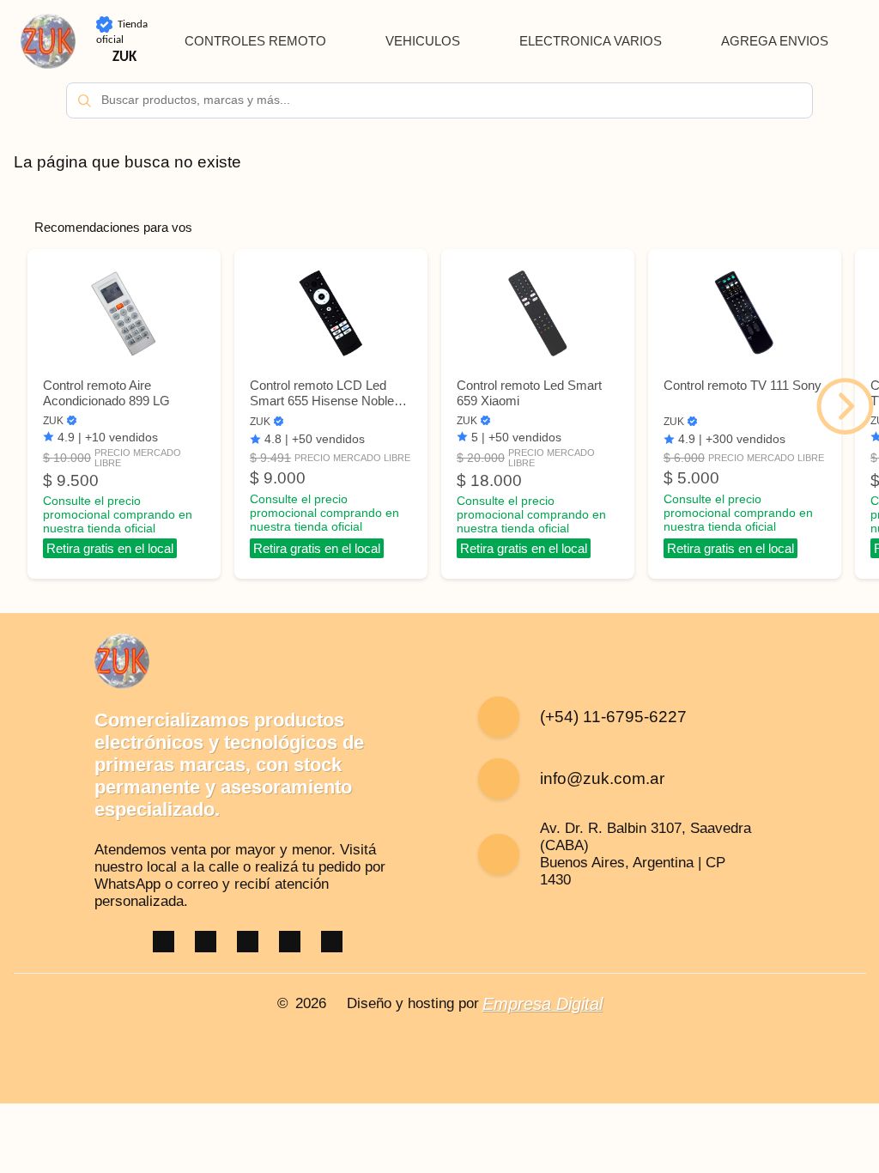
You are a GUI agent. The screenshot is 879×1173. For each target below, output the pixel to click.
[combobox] (439, 100)
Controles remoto (255, 40)
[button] (845, 406)
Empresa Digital (542, 1003)
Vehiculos (422, 40)
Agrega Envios (774, 40)
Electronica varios (590, 40)
